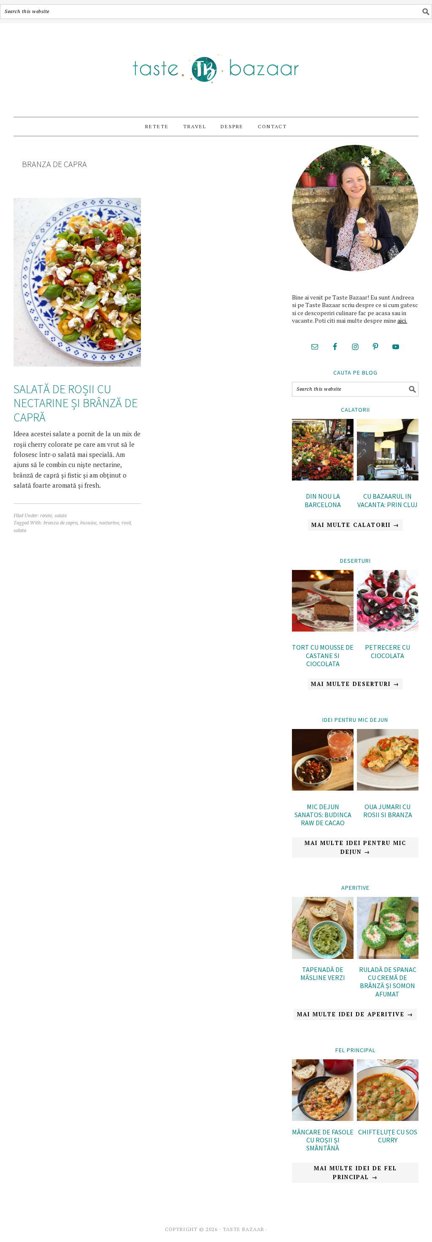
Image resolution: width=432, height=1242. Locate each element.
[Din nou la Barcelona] (323, 451)
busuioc (88, 523)
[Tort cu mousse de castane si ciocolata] (323, 602)
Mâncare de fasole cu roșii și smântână (323, 1140)
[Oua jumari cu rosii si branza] (387, 761)
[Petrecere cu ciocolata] (387, 602)
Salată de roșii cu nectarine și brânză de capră (76, 403)
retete (46, 515)
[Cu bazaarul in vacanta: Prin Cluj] (387, 451)
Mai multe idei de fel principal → (355, 1172)
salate (60, 515)
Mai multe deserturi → (355, 684)
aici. (402, 320)
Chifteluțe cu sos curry (387, 1136)
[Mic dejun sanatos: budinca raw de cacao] (323, 761)
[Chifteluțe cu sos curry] (387, 1118)
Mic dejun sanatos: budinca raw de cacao (322, 814)
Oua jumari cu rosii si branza (387, 810)
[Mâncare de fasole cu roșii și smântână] (323, 1118)
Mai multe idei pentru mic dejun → (355, 847)
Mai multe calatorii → (355, 525)
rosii (126, 523)
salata (20, 530)
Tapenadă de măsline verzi (322, 973)
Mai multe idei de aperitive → (355, 1014)
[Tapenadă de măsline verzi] (323, 956)
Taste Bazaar (216, 66)
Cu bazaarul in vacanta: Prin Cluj (387, 500)
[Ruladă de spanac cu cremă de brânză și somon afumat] (387, 956)
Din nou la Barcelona (323, 500)
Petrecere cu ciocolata (387, 651)
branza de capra (60, 523)
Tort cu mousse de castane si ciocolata (323, 655)
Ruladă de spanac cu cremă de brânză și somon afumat (387, 981)
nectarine (109, 523)
